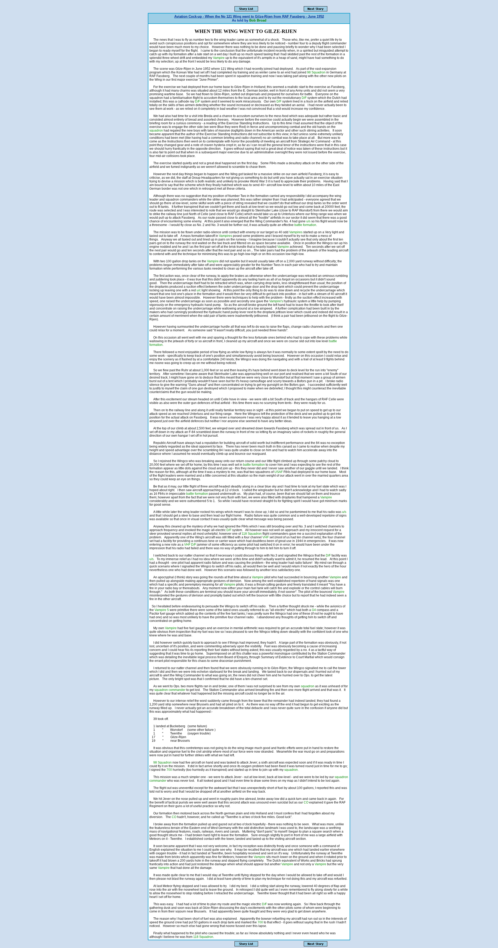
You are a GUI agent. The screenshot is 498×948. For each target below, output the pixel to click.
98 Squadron (316, 72)
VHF (265, 537)
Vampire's (276, 301)
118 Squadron (252, 533)
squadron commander (169, 690)
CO (306, 802)
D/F (304, 98)
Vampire (219, 58)
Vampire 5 (162, 610)
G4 (314, 610)
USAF (278, 472)
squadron (156, 130)
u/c (199, 290)
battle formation (305, 225)
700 (169, 770)
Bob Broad (257, 20)
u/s (308, 221)
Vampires (295, 232)
